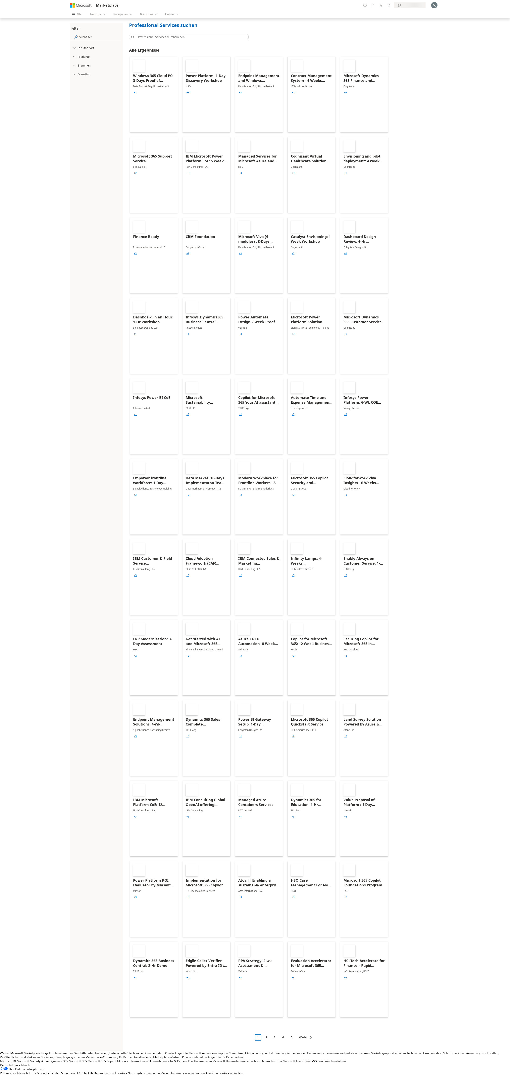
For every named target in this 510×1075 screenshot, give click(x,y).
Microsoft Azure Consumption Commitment (218, 1053)
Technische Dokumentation (146, 1053)
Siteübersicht (69, 1073)
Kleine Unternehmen (153, 1061)
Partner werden (296, 1053)
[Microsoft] (81, 5)
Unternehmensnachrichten (243, 1061)
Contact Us (86, 1073)
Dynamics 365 (59, 1061)
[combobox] (190, 37)
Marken (165, 1073)
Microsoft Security (28, 1061)
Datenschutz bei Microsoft (278, 1061)
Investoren (303, 1061)
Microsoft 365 (78, 1061)
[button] (132, 37)
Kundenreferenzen (61, 1053)
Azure (45, 1061)
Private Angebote (176, 1053)
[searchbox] (100, 37)
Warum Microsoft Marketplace (20, 1053)
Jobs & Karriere (177, 1061)
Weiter (303, 1037)
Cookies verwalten (230, 1073)
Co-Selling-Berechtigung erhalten (63, 1057)
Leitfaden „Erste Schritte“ (111, 1053)
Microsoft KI (8, 1061)
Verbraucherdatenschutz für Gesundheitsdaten (30, 1073)
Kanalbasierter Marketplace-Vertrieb (157, 1057)
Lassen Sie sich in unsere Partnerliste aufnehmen (338, 1053)
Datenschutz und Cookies (110, 1073)
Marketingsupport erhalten (388, 1053)
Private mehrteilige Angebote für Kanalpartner (212, 1057)
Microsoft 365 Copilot (102, 1061)
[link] (154, 94)
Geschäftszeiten (84, 1053)
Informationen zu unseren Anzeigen (194, 1073)
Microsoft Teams (128, 1061)
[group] (135, 92)
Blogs (44, 1053)
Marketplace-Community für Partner (109, 1057)
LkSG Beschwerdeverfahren (328, 1061)
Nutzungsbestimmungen (144, 1073)
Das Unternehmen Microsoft (206, 1061)
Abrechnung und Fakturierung (266, 1053)
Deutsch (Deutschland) (15, 1065)
